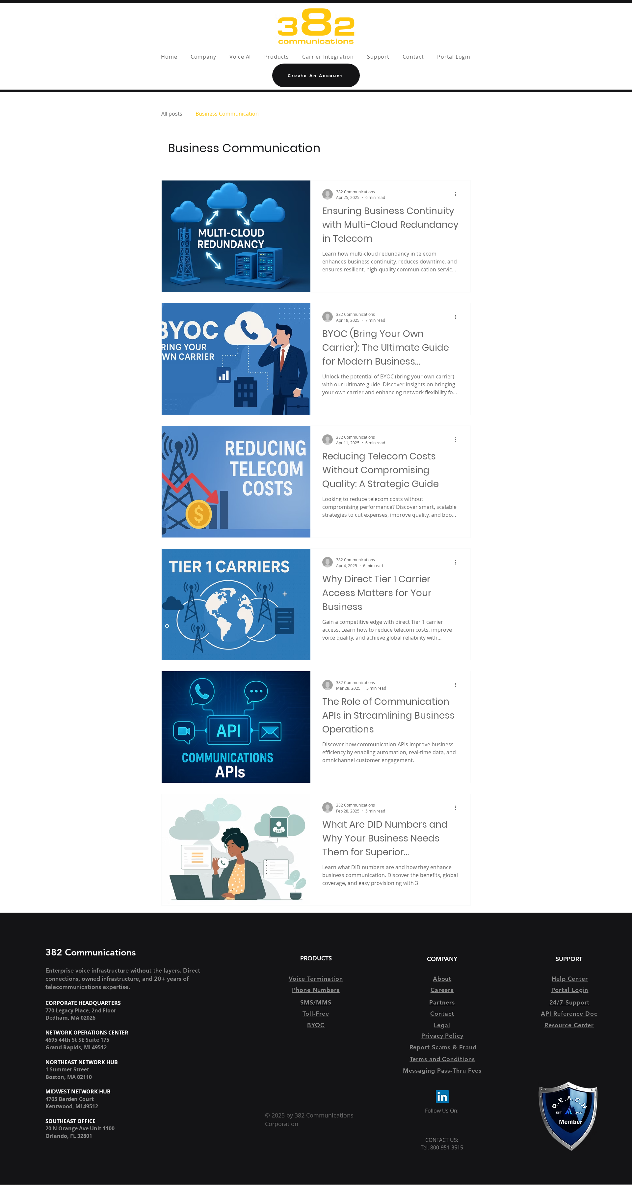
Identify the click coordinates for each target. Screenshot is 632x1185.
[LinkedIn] (442, 1096)
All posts (171, 113)
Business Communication (227, 113)
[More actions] (457, 194)
